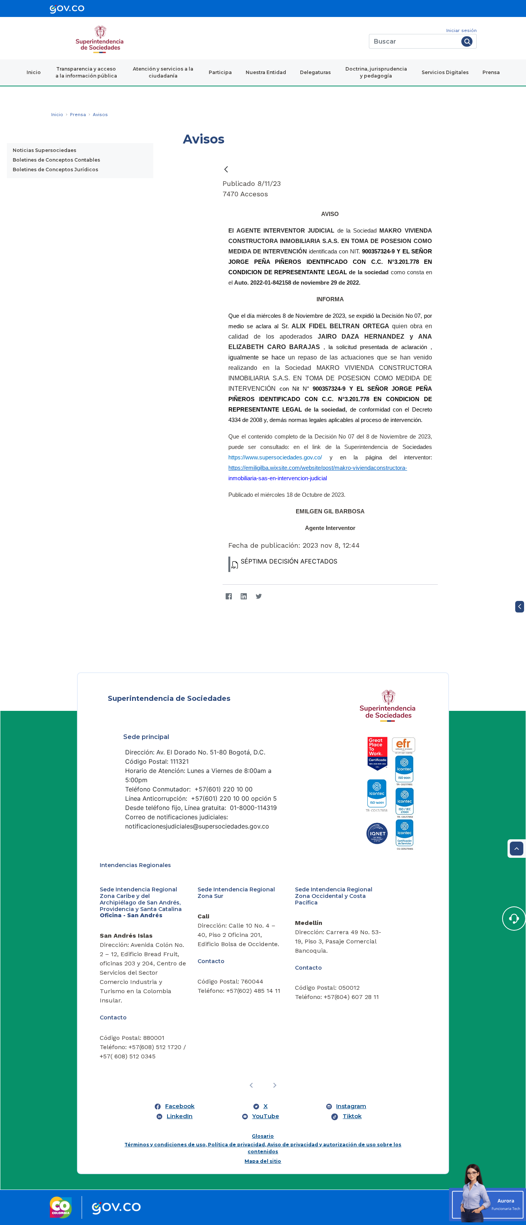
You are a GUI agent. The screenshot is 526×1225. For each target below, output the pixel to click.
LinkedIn (180, 1116)
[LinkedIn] (244, 596)
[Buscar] (466, 41)
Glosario (263, 1136)
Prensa (491, 72)
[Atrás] (226, 169)
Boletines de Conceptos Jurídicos (55, 169)
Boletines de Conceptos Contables (56, 160)
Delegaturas (315, 72)
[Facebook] (229, 596)
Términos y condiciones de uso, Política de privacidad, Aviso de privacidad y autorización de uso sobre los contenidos (262, 1148)
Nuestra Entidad (266, 72)
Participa (220, 72)
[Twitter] (259, 596)
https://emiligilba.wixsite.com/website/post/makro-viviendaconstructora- (317, 468)
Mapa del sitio (263, 1161)
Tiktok (352, 1116)
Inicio (34, 72)
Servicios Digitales (445, 72)
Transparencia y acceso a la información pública (86, 72)
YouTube (265, 1116)
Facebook (179, 1106)
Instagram (351, 1106)
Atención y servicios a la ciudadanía (163, 72)
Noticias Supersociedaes (44, 150)
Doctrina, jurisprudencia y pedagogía (376, 72)
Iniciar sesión (461, 30)
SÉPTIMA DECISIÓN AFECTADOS (289, 561)
